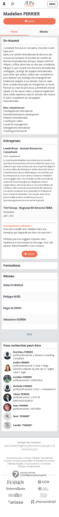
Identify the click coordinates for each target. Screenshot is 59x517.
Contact (27, 458)
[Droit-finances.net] (43, 489)
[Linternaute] (16, 488)
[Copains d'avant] (16, 495)
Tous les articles (32, 464)
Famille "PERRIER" (22, 425)
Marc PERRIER (20, 405)
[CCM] (43, 482)
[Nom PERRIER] (7, 416)
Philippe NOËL (12, 296)
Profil (14, 31)
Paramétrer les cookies (44, 461)
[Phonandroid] (43, 502)
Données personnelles (23, 461)
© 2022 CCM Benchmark (29, 466)
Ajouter (31, 21)
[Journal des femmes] (16, 482)
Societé (8, 461)
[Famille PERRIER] (7, 425)
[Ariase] (16, 502)
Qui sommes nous (14, 458)
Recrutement (47, 458)
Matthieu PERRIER (23, 352)
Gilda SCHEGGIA (13, 285)
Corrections (45, 464)
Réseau (44, 31)
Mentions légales (16, 464)
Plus (29, 334)
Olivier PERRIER (21, 394)
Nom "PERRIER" (21, 416)
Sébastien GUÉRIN (14, 319)
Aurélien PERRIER (22, 377)
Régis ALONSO (12, 308)
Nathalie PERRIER (22, 386)
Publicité (36, 458)
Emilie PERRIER (21, 362)
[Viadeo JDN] (43, 495)
